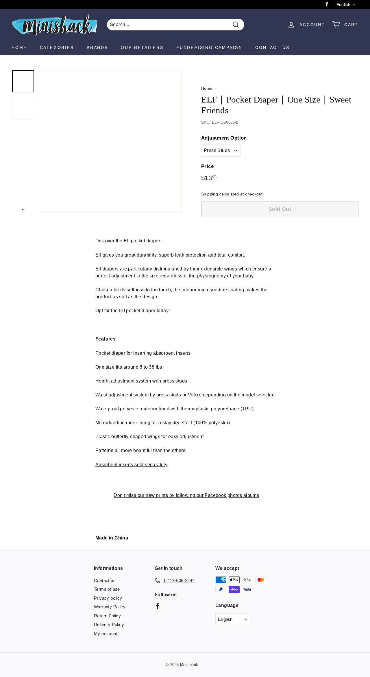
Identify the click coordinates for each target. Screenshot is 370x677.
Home (19, 47)
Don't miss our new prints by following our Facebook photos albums (186, 495)
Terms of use (107, 589)
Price (207, 166)
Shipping (209, 194)
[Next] (23, 208)
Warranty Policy (109, 606)
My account (105, 633)
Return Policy (107, 615)
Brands (97, 47)
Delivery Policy (109, 624)
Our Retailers (142, 47)
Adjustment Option (224, 138)
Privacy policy (108, 598)
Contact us (105, 580)
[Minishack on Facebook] (158, 606)
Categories (57, 47)
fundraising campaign (209, 47)
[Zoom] (110, 141)
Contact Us (272, 47)
